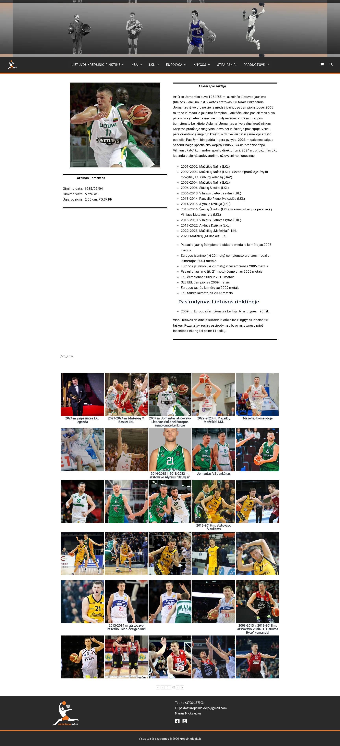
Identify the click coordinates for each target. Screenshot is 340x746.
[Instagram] (184, 721)
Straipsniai (227, 64)
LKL (152, 64)
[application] (122, 65)
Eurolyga (174, 64)
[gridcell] (231, 708)
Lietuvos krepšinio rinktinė (95, 64)
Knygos (199, 64)
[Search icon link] (331, 64)
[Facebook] (177, 721)
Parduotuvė (254, 64)
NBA (134, 64)
